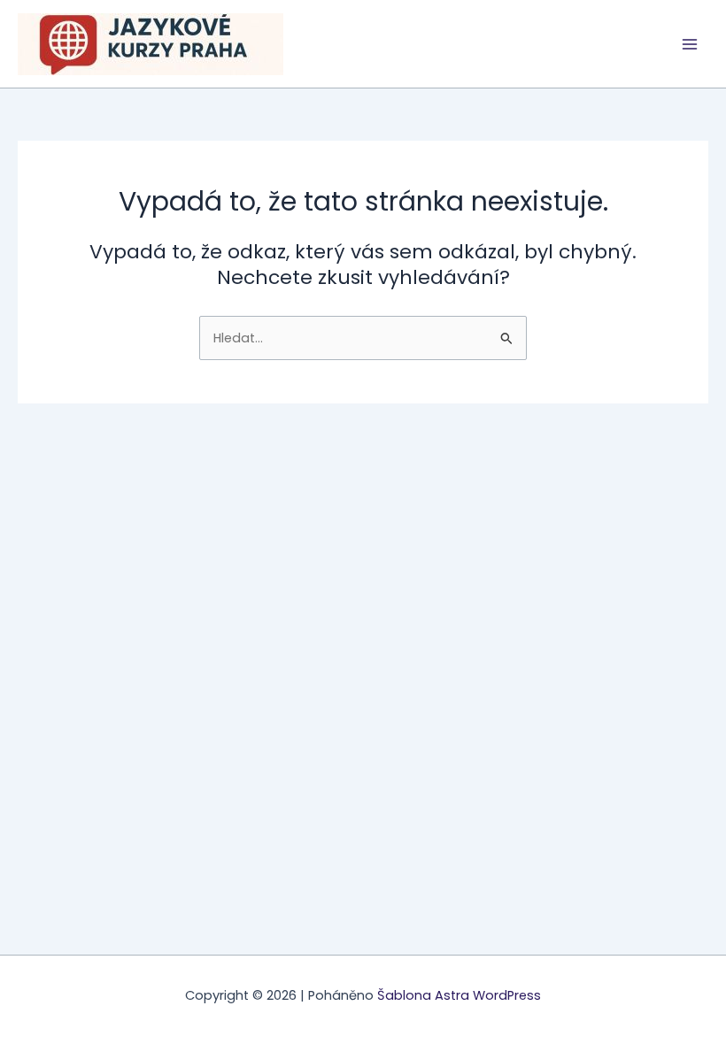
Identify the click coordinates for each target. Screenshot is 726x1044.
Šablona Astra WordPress (459, 995)
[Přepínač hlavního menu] (689, 44)
